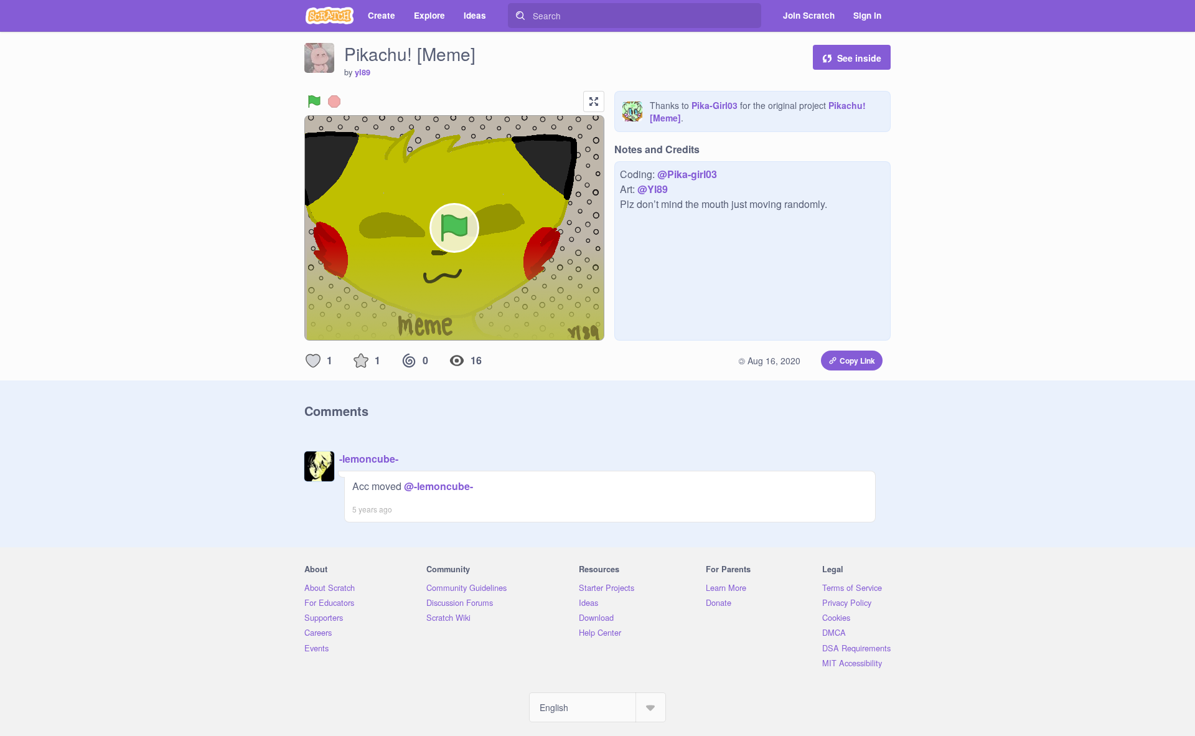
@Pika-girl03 (687, 174)
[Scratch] (329, 15)
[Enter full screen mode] (593, 101)
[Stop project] (334, 101)
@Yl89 (652, 189)
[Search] (520, 15)
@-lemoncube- (438, 486)
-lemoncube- (368, 458)
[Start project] (314, 101)
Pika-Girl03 (714, 105)
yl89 (362, 72)
